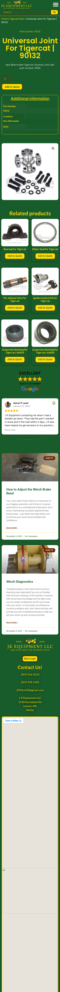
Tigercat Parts (17, 18)
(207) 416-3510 (30, 674)
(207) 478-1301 (30, 682)
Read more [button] (10, 430)
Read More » (12, 528)
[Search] (54, 12)
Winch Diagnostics (19, 581)
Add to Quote (12, 86)
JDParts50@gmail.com (30, 690)
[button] (55, 4)
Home (4, 18)
